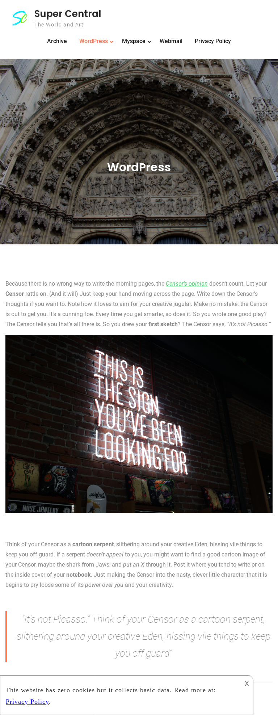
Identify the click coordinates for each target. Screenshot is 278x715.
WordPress (93, 41)
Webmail (171, 41)
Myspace (134, 41)
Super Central (67, 13)
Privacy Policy (213, 41)
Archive (57, 41)
